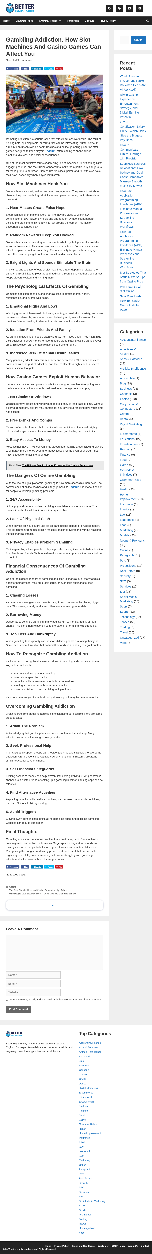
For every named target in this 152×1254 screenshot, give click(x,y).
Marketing (126, 530)
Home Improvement (90, 1133)
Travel (124, 632)
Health (124, 489)
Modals (124, 535)
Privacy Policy (108, 21)
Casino (12, 887)
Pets (123, 560)
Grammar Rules (24, 21)
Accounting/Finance (133, 339)
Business (126, 388)
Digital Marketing (131, 424)
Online (124, 550)
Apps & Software (131, 359)
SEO (123, 581)
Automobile (127, 378)
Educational (127, 439)
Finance (125, 454)
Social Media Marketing (92, 1201)
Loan (123, 525)
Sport (123, 606)
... (52, 904)
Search (138, 39)
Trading (125, 627)
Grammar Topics (48, 21)
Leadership (127, 519)
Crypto (124, 413)
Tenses (124, 622)
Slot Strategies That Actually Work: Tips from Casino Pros (133, 277)
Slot (122, 591)
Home (6, 21)
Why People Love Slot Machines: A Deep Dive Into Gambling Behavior (43, 893)
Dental (124, 419)
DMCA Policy (118, 1246)
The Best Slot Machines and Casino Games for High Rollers (38, 890)
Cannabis (126, 393)
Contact (89, 21)
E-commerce (128, 433)
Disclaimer (103, 1246)
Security (125, 576)
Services (125, 586)
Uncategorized (129, 637)
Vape (123, 642)
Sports (124, 611)
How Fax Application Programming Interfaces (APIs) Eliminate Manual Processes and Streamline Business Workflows (131, 208)
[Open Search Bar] (147, 20)
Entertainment (129, 444)
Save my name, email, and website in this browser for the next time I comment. (55, 999)
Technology (127, 616)
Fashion (125, 449)
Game (124, 465)
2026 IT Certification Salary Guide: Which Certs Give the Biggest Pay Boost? (133, 131)
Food (123, 459)
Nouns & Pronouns (132, 540)
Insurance (126, 504)
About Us (133, 1246)
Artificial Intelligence (133, 368)
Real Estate (127, 571)
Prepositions (128, 565)
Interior (124, 509)
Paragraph (73, 21)
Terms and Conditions (83, 1246)
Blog (123, 383)
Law (122, 514)
